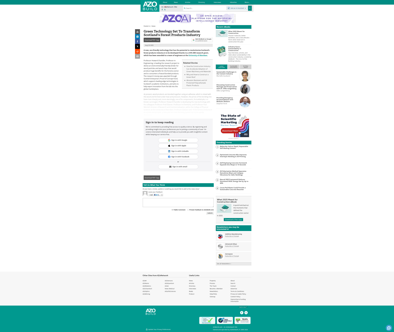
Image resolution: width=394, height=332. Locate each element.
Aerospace (229, 254)
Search (233, 283)
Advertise (234, 289)
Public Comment (179, 210)
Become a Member (216, 289)
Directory (192, 286)
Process (212, 283)
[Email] (137, 56)
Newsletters (214, 291)
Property (213, 281)
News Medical (169, 289)
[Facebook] (137, 41)
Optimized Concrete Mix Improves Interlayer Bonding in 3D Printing (233, 155)
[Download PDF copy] (137, 31)
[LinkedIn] (137, 36)
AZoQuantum (169, 283)
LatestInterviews (221, 66)
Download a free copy (233, 219)
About (233, 281)
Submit (210, 213)
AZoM (145, 281)
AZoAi (167, 286)
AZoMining (146, 294)
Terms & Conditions (237, 291)
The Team (213, 286)
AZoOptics (146, 291)
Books (191, 291)
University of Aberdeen (198, 55)
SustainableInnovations (233, 66)
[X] (137, 46)
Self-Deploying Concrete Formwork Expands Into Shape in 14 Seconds (233, 164)
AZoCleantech (147, 289)
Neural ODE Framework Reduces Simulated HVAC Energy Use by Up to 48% (234, 181)
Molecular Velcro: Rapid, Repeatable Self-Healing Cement (234, 147)
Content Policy (235, 297)
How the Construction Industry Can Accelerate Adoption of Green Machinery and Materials (198, 69)
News (153, 26)
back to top (242, 307)
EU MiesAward (245, 66)
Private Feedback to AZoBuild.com (201, 210)
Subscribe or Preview (232, 236)
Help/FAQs (213, 294)
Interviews (192, 289)
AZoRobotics (147, 286)
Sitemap (212, 297)
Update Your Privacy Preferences (159, 329)
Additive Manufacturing (233, 234)
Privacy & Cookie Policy (238, 294)
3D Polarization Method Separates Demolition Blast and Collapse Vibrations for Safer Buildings (233, 173)
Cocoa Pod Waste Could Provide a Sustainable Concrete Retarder (233, 188)
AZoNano (146, 283)
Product (191, 294)
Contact (233, 286)
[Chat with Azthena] (389, 328)
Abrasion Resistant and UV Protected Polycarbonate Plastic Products (196, 83)
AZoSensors (169, 281)
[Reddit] (137, 51)
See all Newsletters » (224, 264)
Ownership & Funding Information (238, 300)
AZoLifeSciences (170, 291)
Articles (191, 283)
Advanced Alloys (231, 244)
